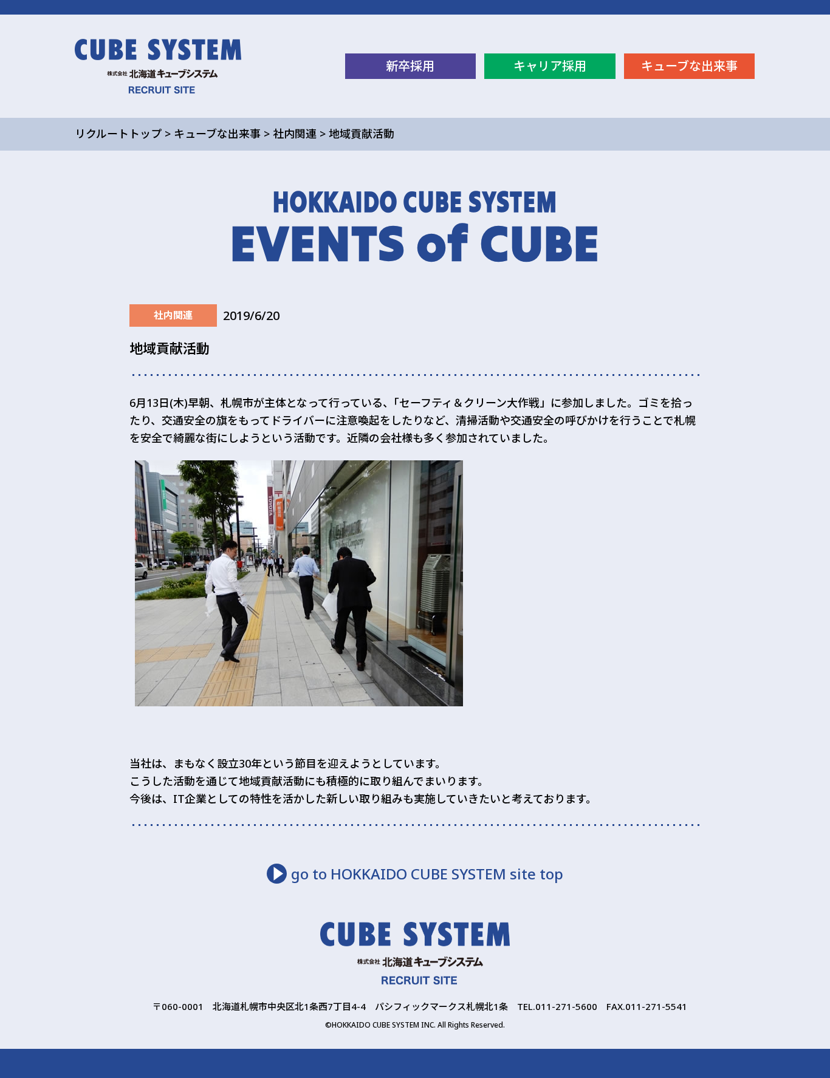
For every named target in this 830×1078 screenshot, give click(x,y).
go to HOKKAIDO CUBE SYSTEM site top (427, 874)
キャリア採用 (549, 66)
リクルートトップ (118, 133)
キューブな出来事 (689, 66)
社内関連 (295, 133)
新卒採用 (410, 66)
